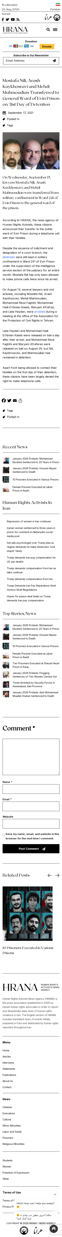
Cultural (7, 1119)
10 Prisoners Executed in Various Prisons (36, 479)
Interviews (8, 1062)
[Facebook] (4, 401)
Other (6, 1178)
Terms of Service (12, 1200)
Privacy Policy (11, 1206)
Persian (55, 9)
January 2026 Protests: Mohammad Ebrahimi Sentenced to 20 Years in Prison (36, 460)
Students (8, 1160)
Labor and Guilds (12, 1131)
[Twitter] (9, 401)
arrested (39, 311)
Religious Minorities (13, 1143)
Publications (9, 1074)
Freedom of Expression (16, 1172)
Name (7, 782)
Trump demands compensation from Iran (30, 579)
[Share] (20, 401)
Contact (7, 1087)
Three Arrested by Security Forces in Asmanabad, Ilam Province (34, 684)
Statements (9, 1068)
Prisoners (8, 1137)
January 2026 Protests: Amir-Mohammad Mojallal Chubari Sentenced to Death (35, 694)
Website (8, 816)
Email (7, 799)
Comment (19, 728)
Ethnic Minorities (12, 1125)
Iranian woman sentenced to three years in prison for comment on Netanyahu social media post (31, 532)
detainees (9, 257)
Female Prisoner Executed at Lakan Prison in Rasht (33, 489)
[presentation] (50, 875)
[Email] (15, 401)
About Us (8, 1081)
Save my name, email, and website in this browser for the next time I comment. (32, 836)
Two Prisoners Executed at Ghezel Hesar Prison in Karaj (36, 665)
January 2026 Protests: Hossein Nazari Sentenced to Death (34, 470)
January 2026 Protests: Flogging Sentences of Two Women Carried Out (35, 675)
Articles (7, 1056)
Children (7, 1107)
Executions (9, 1113)
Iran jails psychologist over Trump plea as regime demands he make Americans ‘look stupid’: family (31, 546)
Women (7, 1166)
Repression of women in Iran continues (29, 521)
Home (6, 1050)
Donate (47, 46)
